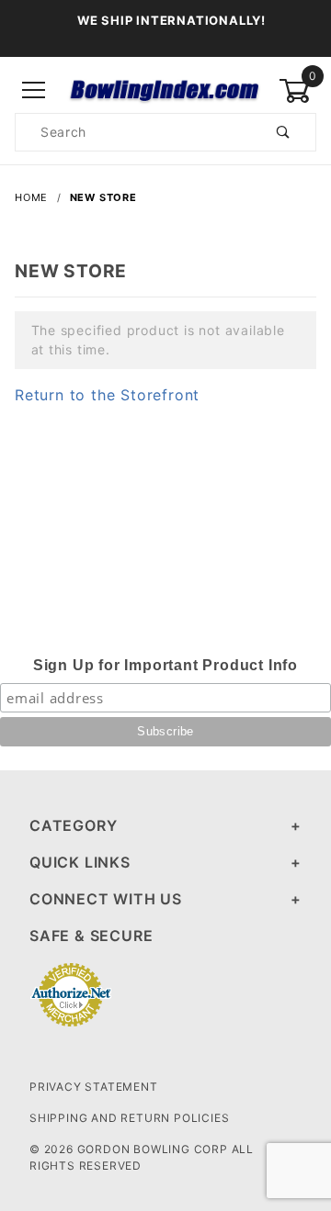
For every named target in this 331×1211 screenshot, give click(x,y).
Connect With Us (105, 899)
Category (73, 825)
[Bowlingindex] (165, 89)
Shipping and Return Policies (129, 1118)
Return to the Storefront (107, 395)
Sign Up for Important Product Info (165, 665)
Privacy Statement (93, 1086)
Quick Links (80, 862)
